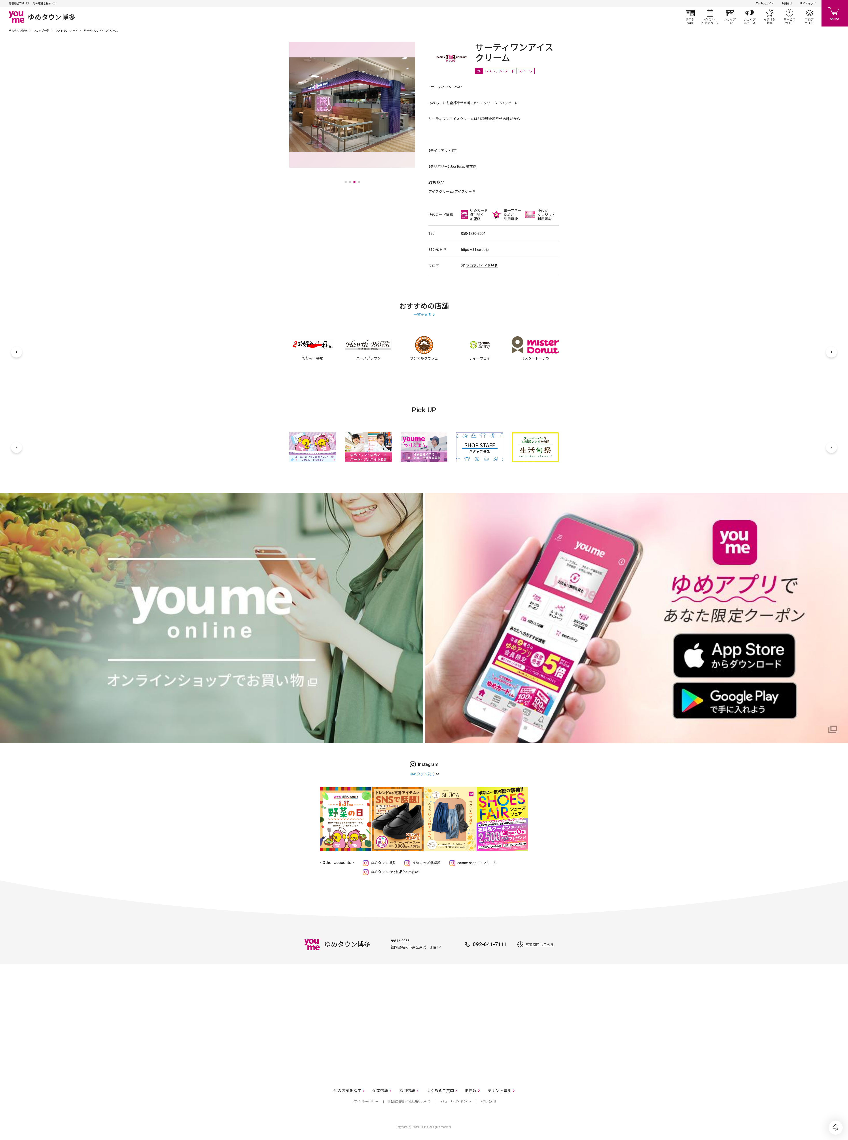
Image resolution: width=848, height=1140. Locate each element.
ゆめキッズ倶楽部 (426, 863)
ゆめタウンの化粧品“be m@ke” (395, 872)
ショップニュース (750, 17)
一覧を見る (422, 315)
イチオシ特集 (770, 17)
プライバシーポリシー (365, 1101)
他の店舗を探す (42, 3)
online (835, 13)
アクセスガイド (764, 3)
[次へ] (831, 352)
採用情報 (407, 1090)
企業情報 (380, 1090)
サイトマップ (808, 3)
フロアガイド (809, 17)
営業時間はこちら (539, 945)
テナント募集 (499, 1090)
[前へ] (16, 352)
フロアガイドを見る (482, 266)
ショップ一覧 (730, 17)
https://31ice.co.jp (475, 250)
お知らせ (787, 3)
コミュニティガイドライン (455, 1101)
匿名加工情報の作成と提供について (409, 1101)
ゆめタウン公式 (422, 774)
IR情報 (471, 1090)
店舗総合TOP (17, 3)
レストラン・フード (66, 30)
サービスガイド (789, 17)
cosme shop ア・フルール (477, 863)
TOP (836, 1128)
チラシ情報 (690, 17)
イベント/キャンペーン (710, 17)
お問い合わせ (488, 1101)
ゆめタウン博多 (18, 30)
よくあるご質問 (440, 1090)
